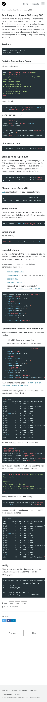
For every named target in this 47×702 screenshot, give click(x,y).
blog (11, 603)
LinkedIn (24, 690)
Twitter (13, 690)
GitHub (33, 690)
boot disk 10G (12, 279)
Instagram (8, 694)
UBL (3, 192)
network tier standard (15, 272)
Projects (35, 4)
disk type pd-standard (16, 282)
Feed (18, 694)
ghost (24, 603)
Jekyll (26, 697)
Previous (12, 633)
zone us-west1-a (13, 275)
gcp (17, 603)
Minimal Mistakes (35, 697)
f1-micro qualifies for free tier (28, 288)
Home (25, 4)
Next (34, 633)
